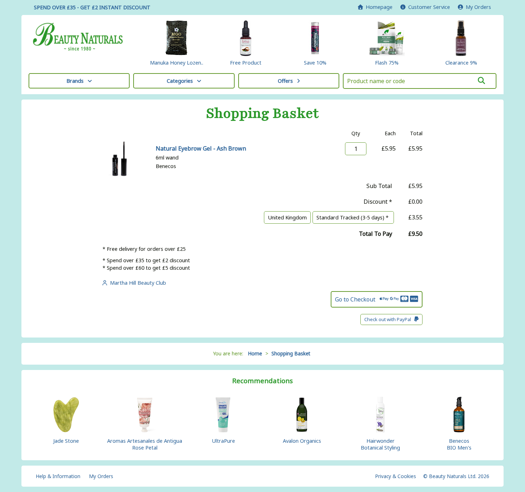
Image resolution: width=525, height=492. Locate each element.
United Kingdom (287, 217)
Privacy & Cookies (395, 476)
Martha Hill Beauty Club (136, 282)
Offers (285, 80)
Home (377, 7)
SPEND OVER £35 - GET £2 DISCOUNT (92, 7)
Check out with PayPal (389, 319)
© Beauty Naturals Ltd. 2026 (456, 476)
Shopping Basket (290, 353)
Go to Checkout (357, 299)
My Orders (477, 7)
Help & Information (58, 476)
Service (429, 7)
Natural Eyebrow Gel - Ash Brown (201, 148)
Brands (75, 80)
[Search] (481, 80)
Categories (180, 80)
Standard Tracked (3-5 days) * (353, 217)
